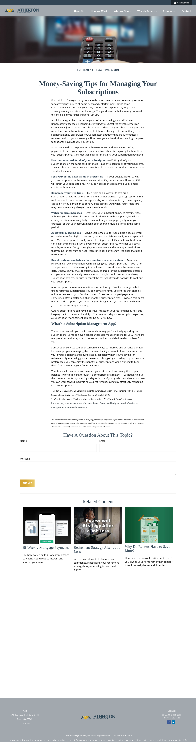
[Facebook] (169, 722)
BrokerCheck (126, 735)
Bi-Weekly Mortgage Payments (46, 547)
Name (23, 440)
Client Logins (183, 2)
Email (102, 440)
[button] (79, 11)
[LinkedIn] (173, 722)
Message (25, 458)
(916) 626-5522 (174, 715)
